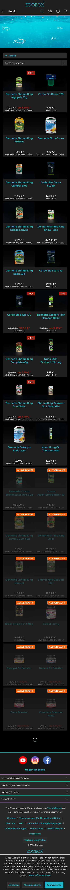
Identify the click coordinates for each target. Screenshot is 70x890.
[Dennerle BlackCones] (51, 124)
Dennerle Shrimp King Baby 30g (19, 272)
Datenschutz (36, 828)
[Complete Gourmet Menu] (51, 698)
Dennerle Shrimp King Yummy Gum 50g (19, 537)
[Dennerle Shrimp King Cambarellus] (19, 168)
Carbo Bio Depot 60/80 (51, 184)
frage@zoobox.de (35, 769)
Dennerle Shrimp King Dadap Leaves (19, 228)
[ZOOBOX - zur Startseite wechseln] (35, 3)
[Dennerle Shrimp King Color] (51, 521)
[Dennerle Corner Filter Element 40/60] (51, 300)
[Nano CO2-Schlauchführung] (51, 345)
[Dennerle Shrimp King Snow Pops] (51, 212)
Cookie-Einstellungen (15, 828)
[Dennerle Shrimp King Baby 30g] (19, 256)
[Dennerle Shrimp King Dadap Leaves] (19, 212)
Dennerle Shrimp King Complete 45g (19, 360)
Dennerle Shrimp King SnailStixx (19, 404)
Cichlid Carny (51, 623)
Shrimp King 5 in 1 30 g (19, 623)
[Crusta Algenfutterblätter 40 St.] (51, 477)
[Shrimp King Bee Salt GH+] (51, 565)
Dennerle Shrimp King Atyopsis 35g (19, 95)
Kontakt (11, 818)
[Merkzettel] (58, 11)
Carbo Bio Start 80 (51, 270)
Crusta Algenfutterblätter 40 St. (50, 493)
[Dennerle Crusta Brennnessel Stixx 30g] (19, 477)
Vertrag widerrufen (35, 840)
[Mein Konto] (50, 11)
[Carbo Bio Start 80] (51, 256)
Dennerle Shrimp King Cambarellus (19, 184)
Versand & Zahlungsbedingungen (44, 823)
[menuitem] (8, 11)
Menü (11, 11)
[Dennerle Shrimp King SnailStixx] (19, 389)
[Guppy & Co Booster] (19, 654)
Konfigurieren (54, 885)
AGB (21, 823)
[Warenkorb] (66, 11)
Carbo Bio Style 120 (19, 314)
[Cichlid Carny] (51, 610)
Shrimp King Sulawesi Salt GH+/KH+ (51, 404)
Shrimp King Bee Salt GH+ (51, 581)
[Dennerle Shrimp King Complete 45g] (19, 345)
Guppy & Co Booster (19, 668)
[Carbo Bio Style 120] (19, 300)
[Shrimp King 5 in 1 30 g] (19, 610)
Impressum (35, 833)
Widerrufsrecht (55, 828)
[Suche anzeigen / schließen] (42, 11)
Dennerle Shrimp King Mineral (19, 581)
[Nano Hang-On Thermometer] (51, 433)
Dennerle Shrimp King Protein (19, 140)
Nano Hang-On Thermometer (51, 449)
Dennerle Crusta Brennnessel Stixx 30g (19, 493)
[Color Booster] (19, 698)
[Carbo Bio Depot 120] (51, 80)
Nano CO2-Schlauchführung (51, 360)
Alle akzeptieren (32, 885)
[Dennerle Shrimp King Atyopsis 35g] (19, 80)
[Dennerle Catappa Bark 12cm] (19, 433)
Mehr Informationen (39, 875)
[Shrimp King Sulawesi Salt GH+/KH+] (51, 389)
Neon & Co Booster (51, 668)
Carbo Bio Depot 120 (50, 94)
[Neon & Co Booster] (51, 654)
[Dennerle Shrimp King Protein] (19, 124)
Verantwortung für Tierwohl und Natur (39, 818)
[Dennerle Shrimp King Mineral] (19, 565)
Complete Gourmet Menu (51, 714)
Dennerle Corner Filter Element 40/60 (51, 316)
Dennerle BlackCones (51, 138)
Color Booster (19, 712)
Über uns (10, 823)
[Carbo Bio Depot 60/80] (51, 168)
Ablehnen (13, 885)
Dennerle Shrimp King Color (50, 537)
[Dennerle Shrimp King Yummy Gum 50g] (19, 521)
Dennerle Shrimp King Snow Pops (50, 228)
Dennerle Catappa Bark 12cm (19, 449)
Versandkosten (54, 808)
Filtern (12, 55)
